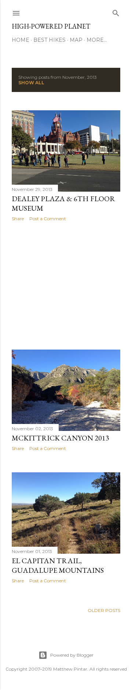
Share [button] (18, 218)
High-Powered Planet (51, 26)
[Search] (115, 11)
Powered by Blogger (72, 655)
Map (76, 40)
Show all (31, 82)
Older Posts (104, 610)
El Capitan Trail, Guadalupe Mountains (58, 565)
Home (20, 40)
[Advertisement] (66, 285)
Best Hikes (49, 40)
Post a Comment (47, 218)
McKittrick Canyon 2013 (60, 438)
